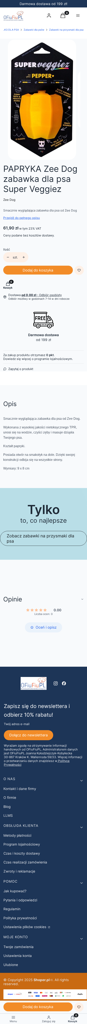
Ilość (6, 249)
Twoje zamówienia (18, 947)
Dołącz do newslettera (28, 735)
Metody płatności (17, 835)
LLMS (8, 816)
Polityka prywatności (20, 918)
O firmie (9, 798)
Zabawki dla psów (34, 29)
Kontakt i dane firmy (19, 789)
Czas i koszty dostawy (21, 853)
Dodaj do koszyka (38, 270)
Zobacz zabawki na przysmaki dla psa (40, 538)
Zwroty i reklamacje (19, 871)
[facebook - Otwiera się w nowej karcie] (64, 683)
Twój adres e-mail (17, 724)
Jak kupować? (15, 891)
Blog (7, 807)
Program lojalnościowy (21, 844)
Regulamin (11, 909)
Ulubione (10, 965)
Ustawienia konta (17, 956)
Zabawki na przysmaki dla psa (66, 29)
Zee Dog (9, 200)
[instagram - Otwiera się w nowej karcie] (55, 683)
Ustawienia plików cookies (25, 927)
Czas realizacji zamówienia (25, 862)
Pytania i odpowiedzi (20, 900)
